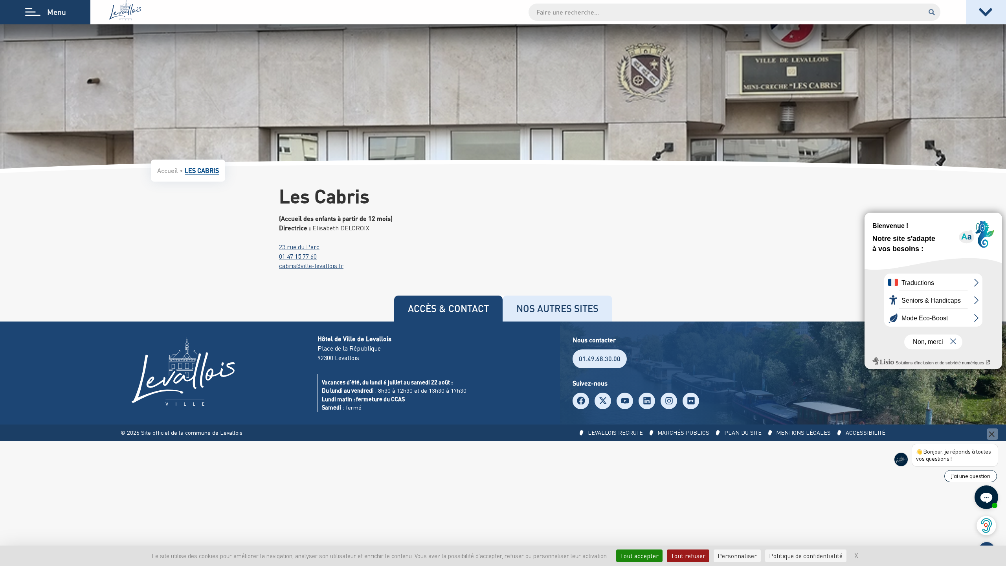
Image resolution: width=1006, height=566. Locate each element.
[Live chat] (986, 497)
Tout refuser (688, 556)
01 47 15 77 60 (298, 256)
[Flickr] (691, 401)
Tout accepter (639, 556)
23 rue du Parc (299, 247)
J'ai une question (970, 476)
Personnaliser (737, 556)
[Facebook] (581, 401)
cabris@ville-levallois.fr (311, 266)
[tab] (448, 309)
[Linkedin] (647, 401)
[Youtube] (625, 401)
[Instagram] (669, 401)
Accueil (167, 170)
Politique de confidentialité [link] (806, 556)
